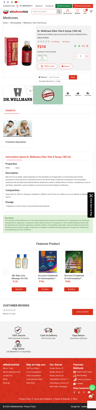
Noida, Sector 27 (57, 372)
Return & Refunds (62, 399)
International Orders (34, 379)
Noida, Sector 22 (57, 375)
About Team (8, 368)
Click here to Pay (91, 207)
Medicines (28, 23)
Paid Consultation (33, 375)
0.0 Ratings (56, 42)
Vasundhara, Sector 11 (59, 379)
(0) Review (66, 42)
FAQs (75, 399)
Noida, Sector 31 (57, 368)
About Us (39, 6)
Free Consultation (33, 372)
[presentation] (5, 272)
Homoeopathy (15, 23)
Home (5, 23)
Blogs (5, 379)
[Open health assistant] (90, 396)
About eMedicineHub (11, 372)
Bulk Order (30, 383)
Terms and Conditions (43, 399)
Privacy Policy (25, 399)
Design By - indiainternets (82, 406)
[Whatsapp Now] (92, 387)
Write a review (82, 312)
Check (73, 77)
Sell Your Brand (32, 368)
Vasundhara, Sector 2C (59, 383)
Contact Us (50, 6)
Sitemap (6, 383)
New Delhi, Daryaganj (58, 386)
